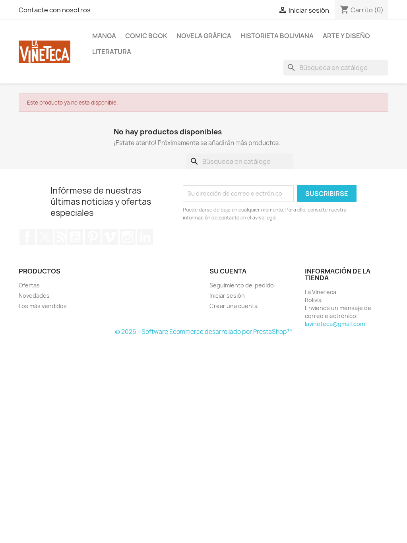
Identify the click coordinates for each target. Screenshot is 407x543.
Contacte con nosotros (55, 10)
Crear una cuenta (233, 306)
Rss (60, 237)
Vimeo (110, 237)
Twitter (45, 237)
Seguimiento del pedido (241, 285)
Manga (104, 35)
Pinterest (93, 237)
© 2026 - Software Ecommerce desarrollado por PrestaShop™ (204, 332)
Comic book (146, 35)
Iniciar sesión (227, 295)
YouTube (75, 237)
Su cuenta (227, 271)
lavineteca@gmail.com (335, 324)
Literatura (111, 51)
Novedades (34, 295)
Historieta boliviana (277, 35)
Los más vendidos (43, 306)
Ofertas (29, 285)
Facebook (27, 237)
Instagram (128, 237)
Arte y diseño (346, 35)
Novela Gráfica (203, 35)
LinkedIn (145, 237)
